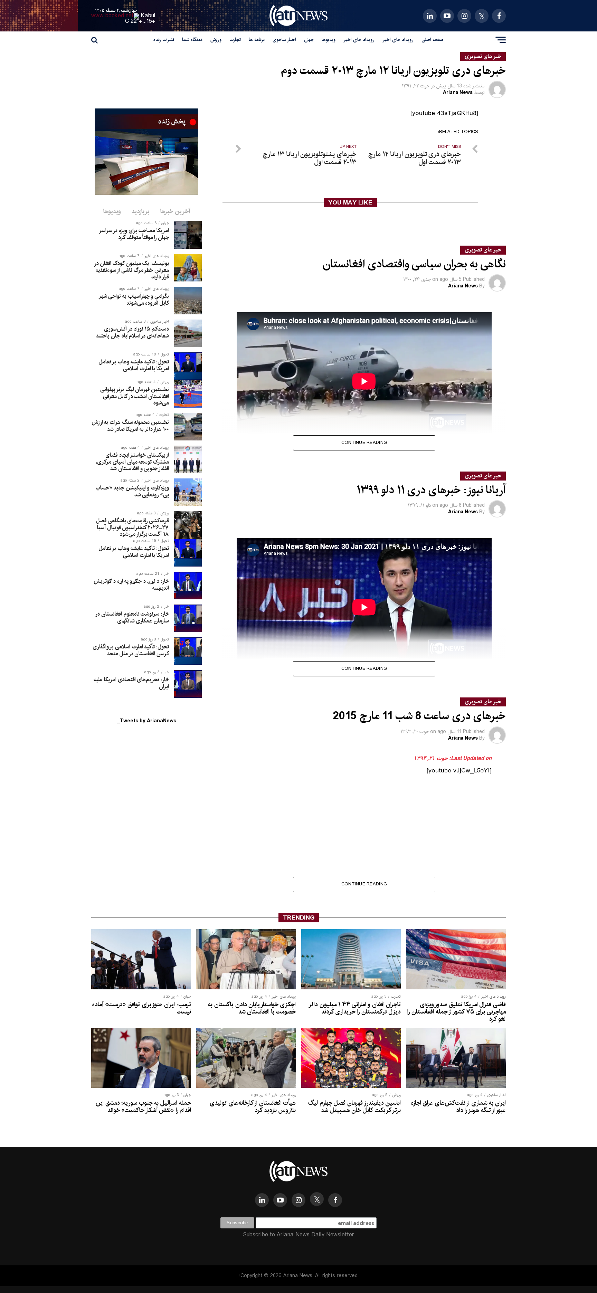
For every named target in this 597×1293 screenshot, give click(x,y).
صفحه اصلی (432, 40)
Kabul (148, 15)
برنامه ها (257, 40)
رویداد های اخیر (398, 40)
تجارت (235, 40)
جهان (309, 40)
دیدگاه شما (192, 40)
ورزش (215, 40)
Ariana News (458, 92)
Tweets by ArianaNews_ (146, 721)
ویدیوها (328, 40)
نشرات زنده (163, 40)
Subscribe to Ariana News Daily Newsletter (298, 1234)
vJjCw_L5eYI (471, 771)
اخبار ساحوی (284, 40)
